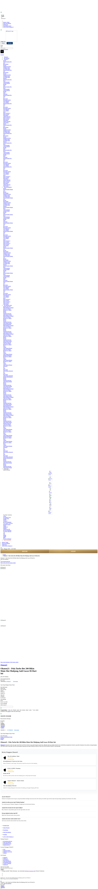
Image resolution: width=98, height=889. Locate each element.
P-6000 (4, 519)
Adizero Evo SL (6, 529)
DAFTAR (24, 551)
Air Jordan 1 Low (7, 517)
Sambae (5, 528)
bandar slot (5, 24)
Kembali (5, 834)
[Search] (2, 51)
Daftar (10, 43)
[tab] (49, 54)
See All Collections (7, 522)
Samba (4, 525)
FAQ (4, 849)
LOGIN (73, 551)
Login (3, 43)
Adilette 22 (5, 526)
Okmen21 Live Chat (7, 851)
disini (9, 711)
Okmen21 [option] (3, 692)
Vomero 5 (5, 520)
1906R (4, 536)
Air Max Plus (6, 518)
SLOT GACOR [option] (4, 702)
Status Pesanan (6, 827)
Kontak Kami (6, 825)
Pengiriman (5, 830)
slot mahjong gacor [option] (3, 700)
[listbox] (19, 698)
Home (4, 554)
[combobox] (7, 48)
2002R (4, 535)
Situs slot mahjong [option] (2, 695)
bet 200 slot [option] (3, 697)
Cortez (4, 516)
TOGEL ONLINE (7, 863)
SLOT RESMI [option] (4, 703)
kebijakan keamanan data (30, 871)
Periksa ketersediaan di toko (6, 737)
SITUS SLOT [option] (4, 705)
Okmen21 (3, 745)
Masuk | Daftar (6, 22)
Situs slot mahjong (7, 23)
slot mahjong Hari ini (7, 841)
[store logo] (11, 41)
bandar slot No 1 (6, 844)
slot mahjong (6, 859)
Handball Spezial (6, 524)
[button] (3, 622)
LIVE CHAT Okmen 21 (8, 27)
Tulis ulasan (15, 681)
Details (2, 739)
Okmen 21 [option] (3, 693)
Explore (2, 54)
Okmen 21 (5, 858)
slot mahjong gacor (7, 25)
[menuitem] (6, 57)
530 (4, 532)
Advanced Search (4, 49)
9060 (4, 537)
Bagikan (2, 738)
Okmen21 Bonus (6, 850)
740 (4, 534)
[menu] (49, 298)
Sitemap (5, 853)
